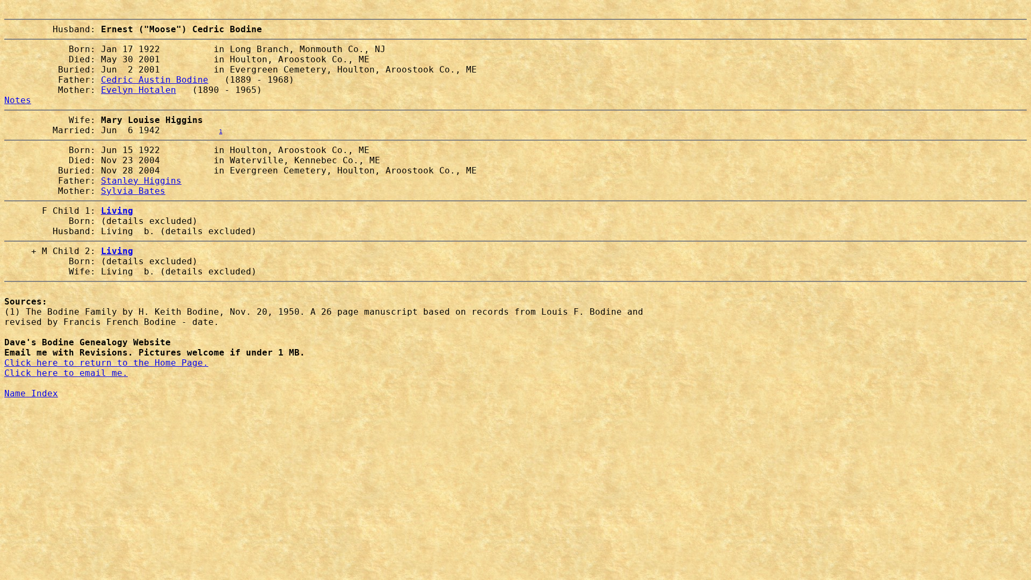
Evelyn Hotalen (138, 90)
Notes (17, 100)
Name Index (31, 393)
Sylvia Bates (133, 191)
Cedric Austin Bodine (154, 80)
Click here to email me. (66, 373)
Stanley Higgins (141, 181)
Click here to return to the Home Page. (106, 363)
